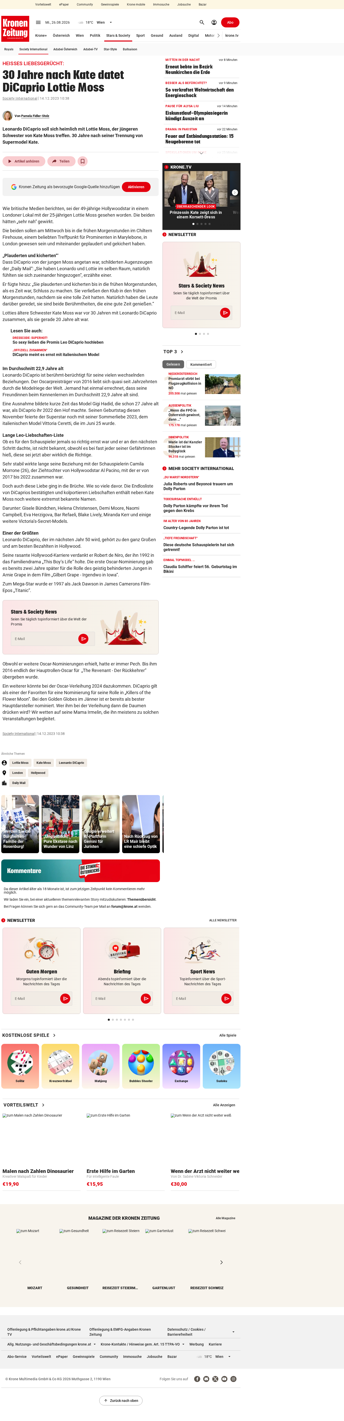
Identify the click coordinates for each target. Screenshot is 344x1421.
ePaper (64, 4)
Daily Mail (18, 783)
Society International (33, 49)
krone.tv (231, 35)
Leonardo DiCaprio (71, 763)
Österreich (61, 35)
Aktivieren (136, 187)
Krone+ (41, 35)
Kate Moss (44, 763)
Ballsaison (130, 49)
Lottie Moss (20, 763)
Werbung (196, 1344)
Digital (193, 35)
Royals (8, 49)
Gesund (157, 35)
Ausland (175, 35)
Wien (80, 35)
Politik (95, 35)
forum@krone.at (124, 906)
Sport (140, 35)
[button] (219, 35)
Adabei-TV (90, 49)
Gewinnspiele (110, 4)
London (17, 773)
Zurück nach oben (121, 1400)
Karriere (215, 1344)
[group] (20, 824)
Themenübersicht (141, 899)
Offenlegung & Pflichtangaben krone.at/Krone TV (44, 1331)
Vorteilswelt (43, 4)
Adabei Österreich (65, 49)
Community (85, 4)
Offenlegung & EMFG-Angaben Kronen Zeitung (120, 1331)
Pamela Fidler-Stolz (35, 116)
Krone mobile (136, 4)
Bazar (203, 4)
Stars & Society (118, 35)
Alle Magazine (225, 1218)
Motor (210, 35)
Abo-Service (17, 1357)
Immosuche (161, 4)
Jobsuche (184, 4)
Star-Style (110, 49)
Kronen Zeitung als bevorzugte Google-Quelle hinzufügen (82, 186)
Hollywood (38, 773)
